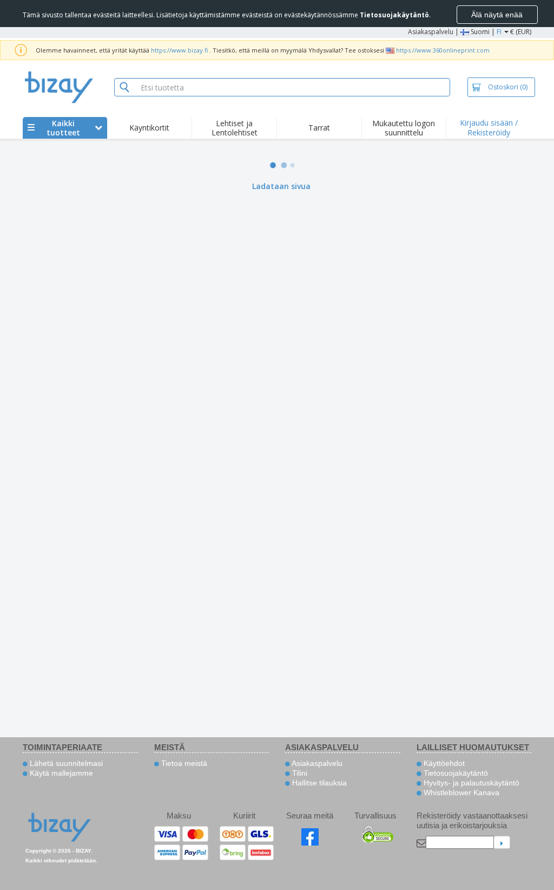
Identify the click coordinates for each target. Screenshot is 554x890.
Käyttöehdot (443, 763)
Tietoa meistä (183, 763)
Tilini (298, 773)
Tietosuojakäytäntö (454, 773)
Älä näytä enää (497, 14)
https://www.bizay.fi (179, 50)
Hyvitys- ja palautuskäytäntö (470, 782)
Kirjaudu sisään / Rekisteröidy (489, 128)
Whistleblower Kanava (460, 792)
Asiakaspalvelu (430, 31)
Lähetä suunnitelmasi (65, 763)
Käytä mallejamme (60, 773)
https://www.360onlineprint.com (443, 50)
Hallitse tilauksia (318, 782)
